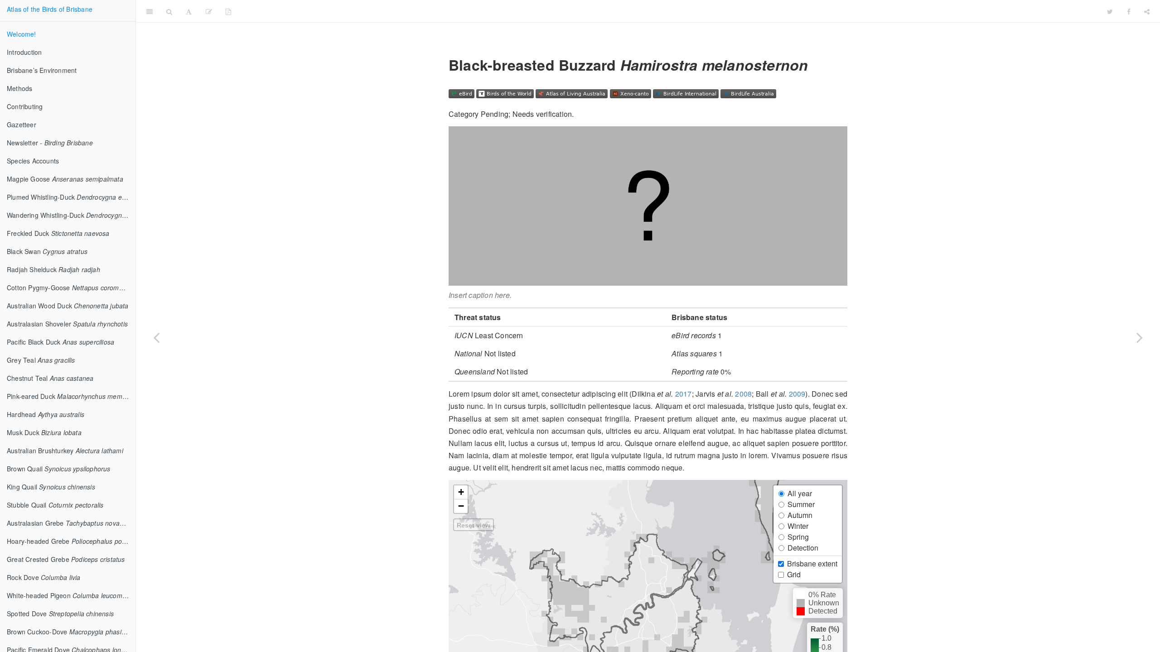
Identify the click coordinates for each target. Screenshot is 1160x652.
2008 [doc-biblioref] (743, 393)
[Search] (169, 11)
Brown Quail (59, 468)
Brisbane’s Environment (42, 70)
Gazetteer (21, 124)
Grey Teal (41, 359)
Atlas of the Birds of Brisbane (49, 9)
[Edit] (209, 11)
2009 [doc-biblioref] (797, 393)
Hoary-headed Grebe (71, 541)
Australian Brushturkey (65, 450)
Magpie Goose (65, 178)
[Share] (1146, 11)
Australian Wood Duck (68, 305)
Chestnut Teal (50, 378)
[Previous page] (156, 337)
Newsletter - (50, 142)
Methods (19, 88)
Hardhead (45, 414)
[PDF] (228, 11)
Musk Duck (44, 432)
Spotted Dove (60, 613)
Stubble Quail (55, 504)
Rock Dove (44, 577)
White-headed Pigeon (69, 595)
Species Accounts (33, 160)
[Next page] (1139, 337)
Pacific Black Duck (60, 341)
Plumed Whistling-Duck (71, 196)
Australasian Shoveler (67, 323)
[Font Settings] (188, 11)
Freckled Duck (58, 233)
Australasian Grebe (71, 522)
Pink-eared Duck (71, 396)
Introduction (24, 52)
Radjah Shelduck (53, 269)
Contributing (25, 106)
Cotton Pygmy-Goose (71, 287)
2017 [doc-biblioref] (683, 393)
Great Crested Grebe (66, 559)
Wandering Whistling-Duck (71, 215)
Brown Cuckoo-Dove (71, 631)
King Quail (51, 486)
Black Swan (47, 251)
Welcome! (21, 33)
